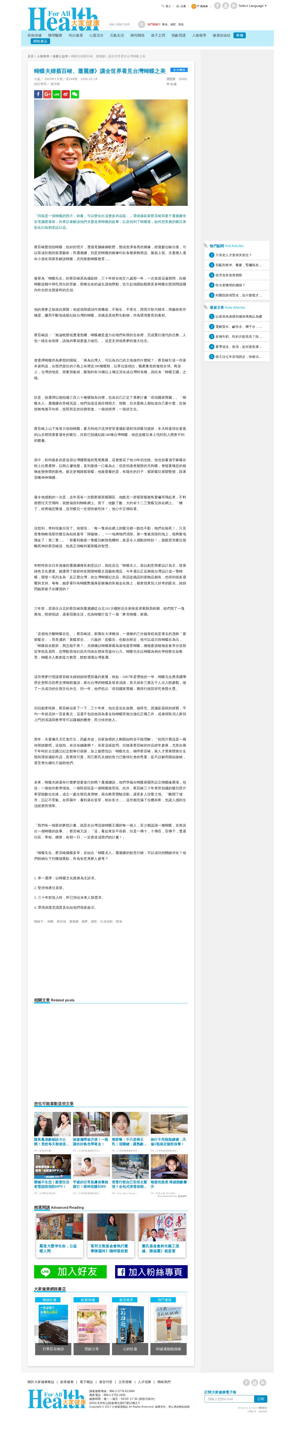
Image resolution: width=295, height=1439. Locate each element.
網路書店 (40, 41)
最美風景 (126, 1300)
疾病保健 (35, 35)
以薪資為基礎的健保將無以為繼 (239, 316)
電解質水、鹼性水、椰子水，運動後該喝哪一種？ (252, 326)
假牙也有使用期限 (229, 275)
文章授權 (125, 1382)
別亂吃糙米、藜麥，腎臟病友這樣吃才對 (245, 265)
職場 (119, 921)
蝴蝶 (51, 921)
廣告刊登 (106, 1382)
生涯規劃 (106, 921)
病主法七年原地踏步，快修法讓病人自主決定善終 (252, 356)
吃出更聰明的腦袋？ (230, 285)
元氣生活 (117, 35)
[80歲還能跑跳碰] (168, 1325)
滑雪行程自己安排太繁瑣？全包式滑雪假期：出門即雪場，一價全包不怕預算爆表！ (129, 1184)
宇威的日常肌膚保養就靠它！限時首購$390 (90, 1184)
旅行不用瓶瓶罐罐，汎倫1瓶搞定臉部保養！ (168, 1142)
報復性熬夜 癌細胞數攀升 (169, 1184)
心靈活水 (96, 35)
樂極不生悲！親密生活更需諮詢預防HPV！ (52, 1184)
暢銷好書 (50, 1300)
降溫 (181, 24)
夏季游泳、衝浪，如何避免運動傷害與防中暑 (249, 347)
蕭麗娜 (74, 921)
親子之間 (158, 35)
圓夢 (85, 921)
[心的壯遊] (130, 1325)
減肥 (173, 24)
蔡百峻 (61, 921)
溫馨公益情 (60, 56)
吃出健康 (76, 35)
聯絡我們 (164, 1382)
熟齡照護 (179, 35)
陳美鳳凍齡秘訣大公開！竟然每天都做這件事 (52, 1142)
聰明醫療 (55, 35)
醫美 (165, 24)
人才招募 (144, 1382)
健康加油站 (221, 35)
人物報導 (199, 35)
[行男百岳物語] (53, 1325)
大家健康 (64, 19)
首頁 (31, 56)
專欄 (239, 35)
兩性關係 (137, 35)
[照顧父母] (91, 1325)
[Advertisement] (70, 958)
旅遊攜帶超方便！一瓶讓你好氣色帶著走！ (90, 1142)
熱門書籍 (165, 1300)
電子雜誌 (86, 1382)
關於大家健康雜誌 (41, 1382)
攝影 (94, 921)
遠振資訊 (263, 1411)
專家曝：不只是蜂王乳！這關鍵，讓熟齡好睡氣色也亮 (129, 1142)
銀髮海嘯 (88, 1300)
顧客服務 (67, 1382)
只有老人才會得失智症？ (234, 255)
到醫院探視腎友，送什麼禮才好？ (240, 295)
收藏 (173, 84)
